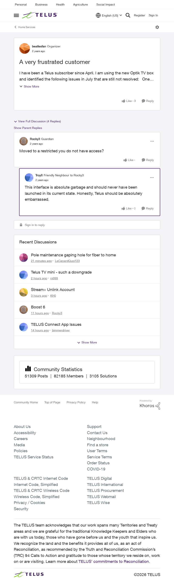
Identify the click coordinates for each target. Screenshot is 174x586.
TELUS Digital (99, 478)
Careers (21, 438)
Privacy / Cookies (29, 502)
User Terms (97, 450)
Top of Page (52, 402)
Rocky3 (35, 139)
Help (95, 402)
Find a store (97, 444)
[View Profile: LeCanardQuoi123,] (23, 257)
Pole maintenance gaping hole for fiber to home (73, 255)
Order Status (98, 462)
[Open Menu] (157, 27)
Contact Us (97, 432)
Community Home (26, 402)
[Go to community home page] (40, 15)
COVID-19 (96, 469)
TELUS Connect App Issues (56, 324)
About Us (22, 426)
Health (60, 4)
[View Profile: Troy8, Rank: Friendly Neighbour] (29, 177)
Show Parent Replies (28, 128)
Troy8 (39, 175)
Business (41, 4)
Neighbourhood (101, 438)
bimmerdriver (61, 330)
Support (94, 426)
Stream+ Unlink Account (53, 289)
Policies (21, 450)
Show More (31, 86)
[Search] (127, 15)
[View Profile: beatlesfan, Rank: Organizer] (24, 48)
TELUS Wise (98, 502)
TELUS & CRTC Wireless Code (41, 490)
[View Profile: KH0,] (23, 292)
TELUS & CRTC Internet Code (41, 478)
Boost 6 (38, 307)
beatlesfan (39, 46)
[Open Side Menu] (16, 15)
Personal (21, 4)
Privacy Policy (76, 402)
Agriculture (80, 4)
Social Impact (105, 4)
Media (19, 444)
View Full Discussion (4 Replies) (39, 121)
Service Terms (99, 457)
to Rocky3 (77, 175)
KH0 (53, 295)
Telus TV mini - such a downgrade (61, 272)
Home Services (26, 27)
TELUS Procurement (105, 490)
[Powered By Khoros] (150, 405)
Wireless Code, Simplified (36, 496)
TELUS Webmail (101, 496)
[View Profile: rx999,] (23, 275)
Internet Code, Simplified (36, 484)
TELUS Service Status (33, 457)
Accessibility (25, 432)
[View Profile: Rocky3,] (23, 309)
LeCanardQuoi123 (67, 261)
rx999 (54, 278)
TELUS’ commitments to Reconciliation (114, 561)
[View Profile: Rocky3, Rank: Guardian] (23, 141)
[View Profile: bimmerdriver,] (23, 327)
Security (21, 508)
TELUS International (105, 484)
